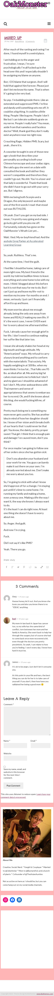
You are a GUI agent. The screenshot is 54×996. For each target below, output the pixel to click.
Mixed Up (13, 38)
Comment (9, 704)
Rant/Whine (19, 41)
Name (7, 741)
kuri (14, 618)
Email (34, 741)
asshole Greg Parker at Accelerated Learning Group (23, 242)
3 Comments (30, 41)
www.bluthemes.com (45, 994)
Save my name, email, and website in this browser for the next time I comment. (15, 773)
